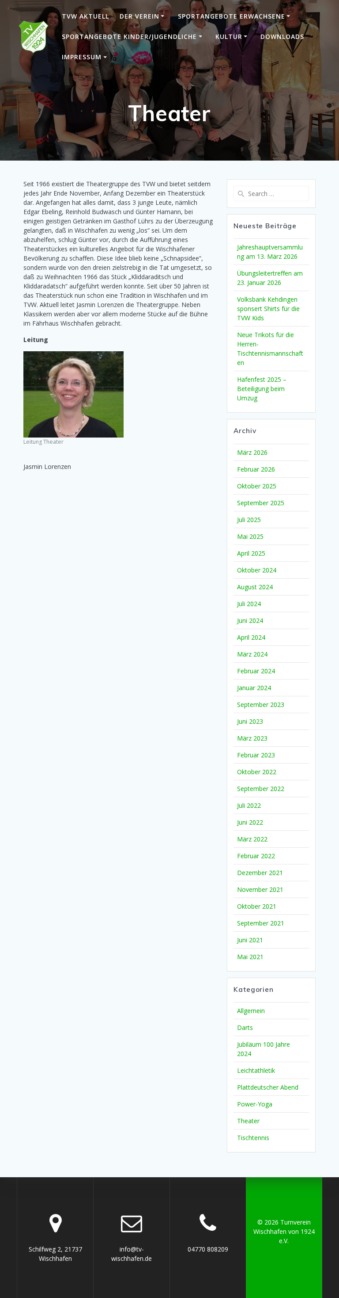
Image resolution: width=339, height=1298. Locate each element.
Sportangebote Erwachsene (231, 16)
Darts (245, 1027)
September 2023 (260, 704)
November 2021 (260, 889)
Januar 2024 (254, 688)
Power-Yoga (254, 1104)
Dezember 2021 (260, 872)
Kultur (228, 36)
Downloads (282, 36)
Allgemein (251, 1010)
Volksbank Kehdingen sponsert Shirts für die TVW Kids (268, 308)
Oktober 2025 (256, 486)
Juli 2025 (249, 519)
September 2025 (260, 503)
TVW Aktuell (85, 16)
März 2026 (252, 452)
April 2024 (251, 637)
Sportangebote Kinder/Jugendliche (129, 36)
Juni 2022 (250, 822)
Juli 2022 (249, 805)
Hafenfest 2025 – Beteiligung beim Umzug (261, 388)
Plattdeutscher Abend (267, 1087)
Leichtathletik (256, 1070)
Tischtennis (253, 1137)
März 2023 (252, 738)
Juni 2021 (250, 940)
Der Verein (139, 16)
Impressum (82, 57)
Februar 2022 (256, 856)
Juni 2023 (250, 721)
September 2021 (260, 923)
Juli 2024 (249, 603)
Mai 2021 (250, 956)
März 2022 (252, 839)
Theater (248, 1121)
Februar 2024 (256, 671)
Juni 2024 (250, 620)
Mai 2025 (250, 536)
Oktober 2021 (256, 906)
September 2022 (260, 788)
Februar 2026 (256, 469)
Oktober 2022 (256, 772)
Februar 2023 (256, 755)
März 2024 (252, 654)
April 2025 (251, 553)
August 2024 (255, 587)
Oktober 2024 (256, 570)
